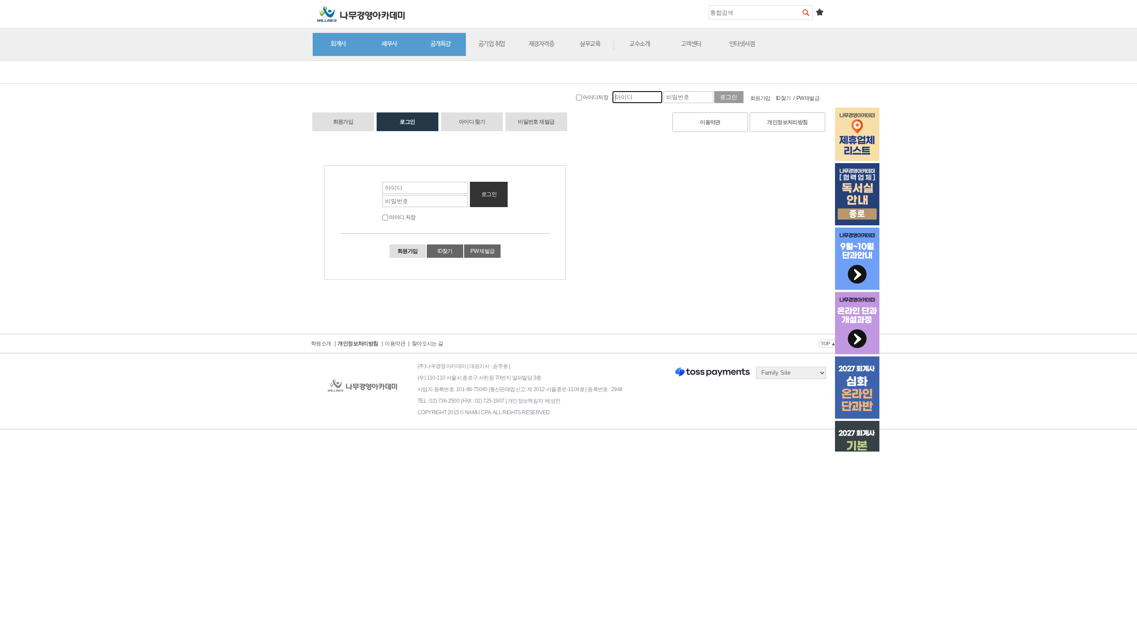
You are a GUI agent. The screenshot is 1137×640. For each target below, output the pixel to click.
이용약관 (710, 122)
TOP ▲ (828, 343)
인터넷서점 (742, 44)
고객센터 (691, 44)
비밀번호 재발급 (536, 122)
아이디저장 (595, 97)
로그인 (407, 122)
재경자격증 (541, 44)
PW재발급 (807, 98)
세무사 (389, 44)
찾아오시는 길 (427, 343)
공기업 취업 (491, 44)
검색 (805, 12)
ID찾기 (783, 98)
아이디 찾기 (472, 122)
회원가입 (760, 98)
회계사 (338, 44)
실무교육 (590, 44)
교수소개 (639, 44)
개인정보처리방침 (787, 122)
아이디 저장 (402, 217)
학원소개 (321, 343)
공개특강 (440, 44)
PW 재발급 (482, 251)
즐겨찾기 (819, 12)
